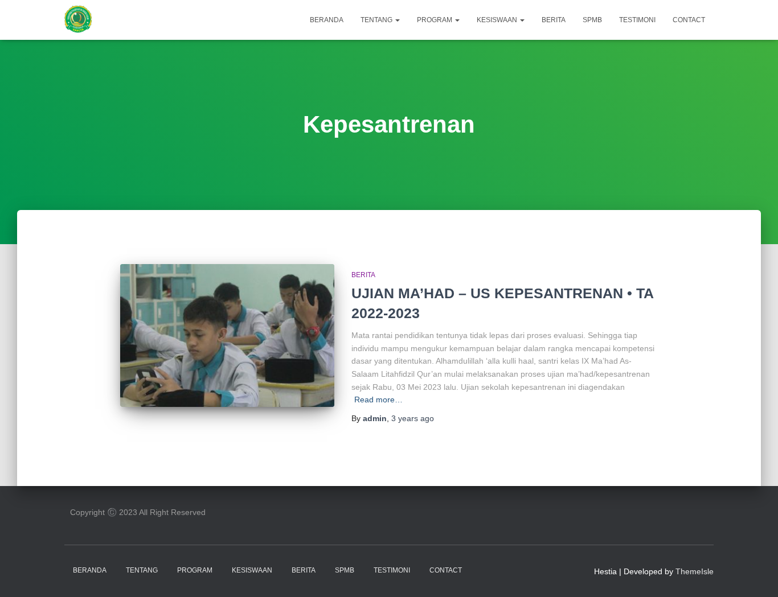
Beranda (326, 20)
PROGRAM (435, 20)
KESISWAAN (498, 20)
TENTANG (377, 20)
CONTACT (689, 20)
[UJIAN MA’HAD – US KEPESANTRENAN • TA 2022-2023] (227, 335)
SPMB (592, 20)
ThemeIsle (694, 571)
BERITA (554, 20)
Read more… (378, 399)
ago (412, 418)
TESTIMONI (637, 20)
